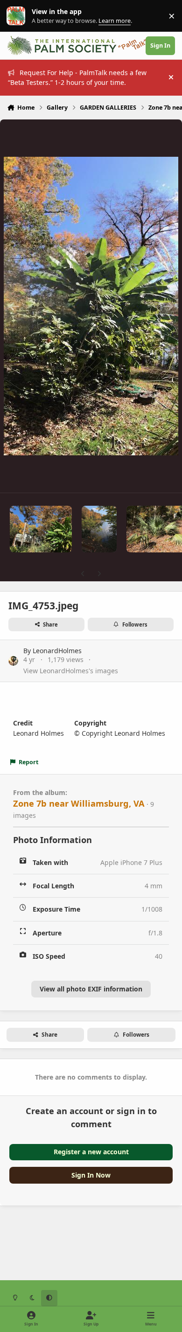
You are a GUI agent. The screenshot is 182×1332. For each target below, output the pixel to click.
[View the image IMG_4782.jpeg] (41, 529)
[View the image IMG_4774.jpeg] (99, 529)
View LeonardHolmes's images (70, 670)
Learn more (18, 16)
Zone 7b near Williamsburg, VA (79, 803)
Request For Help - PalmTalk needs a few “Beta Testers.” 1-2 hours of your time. (77, 77)
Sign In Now (91, 1175)
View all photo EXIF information (91, 988)
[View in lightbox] (91, 306)
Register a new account (91, 1151)
